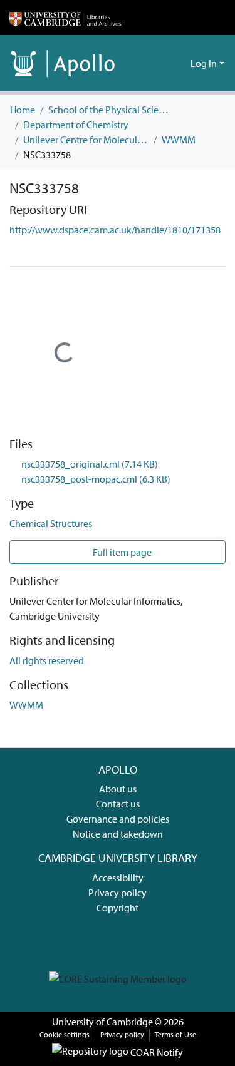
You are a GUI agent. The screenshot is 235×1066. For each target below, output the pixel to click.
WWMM (179, 139)
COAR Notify (155, 1052)
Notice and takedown (118, 834)
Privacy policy (117, 892)
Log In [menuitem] (204, 63)
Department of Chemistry (75, 124)
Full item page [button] (121, 552)
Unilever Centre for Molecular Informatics (86, 139)
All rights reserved (46, 660)
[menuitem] (179, 63)
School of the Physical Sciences (111, 109)
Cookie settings (64, 1034)
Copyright (117, 907)
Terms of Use (175, 1034)
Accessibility (118, 877)
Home (22, 109)
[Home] (65, 17)
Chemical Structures (50, 523)
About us (118, 788)
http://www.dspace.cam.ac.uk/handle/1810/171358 (115, 229)
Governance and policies (117, 818)
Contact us (118, 803)
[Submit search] (161, 63)
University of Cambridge (102, 1021)
